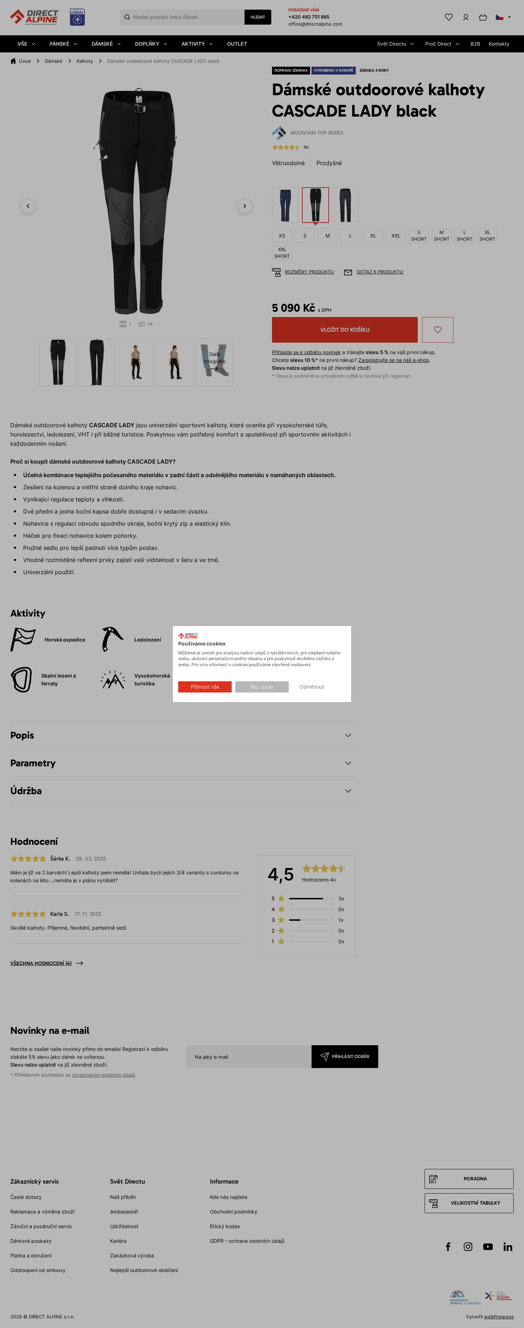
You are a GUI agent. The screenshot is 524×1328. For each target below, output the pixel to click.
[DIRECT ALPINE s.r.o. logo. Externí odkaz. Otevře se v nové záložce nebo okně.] (188, 636)
